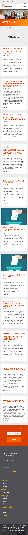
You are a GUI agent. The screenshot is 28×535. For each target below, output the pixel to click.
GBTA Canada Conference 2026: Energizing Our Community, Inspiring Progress (13, 85)
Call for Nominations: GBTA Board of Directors (14, 230)
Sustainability (6, 147)
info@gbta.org (6, 467)
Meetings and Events (18, 81)
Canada (5, 81)
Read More (6, 74)
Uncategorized (6, 272)
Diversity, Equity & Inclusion (9, 48)
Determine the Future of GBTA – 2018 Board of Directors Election (13, 400)
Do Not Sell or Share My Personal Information (12, 530)
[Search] (22, 6)
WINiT (22, 49)
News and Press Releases (9, 333)
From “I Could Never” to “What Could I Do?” (13, 52)
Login (24, 3)
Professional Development (14, 49)
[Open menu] (25, 6)
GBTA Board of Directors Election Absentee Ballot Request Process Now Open (13, 305)
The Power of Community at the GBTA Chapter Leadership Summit (14, 118)
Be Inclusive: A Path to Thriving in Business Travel (13, 181)
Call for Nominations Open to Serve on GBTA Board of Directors (14, 369)
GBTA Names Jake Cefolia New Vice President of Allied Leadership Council (13, 338)
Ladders (5, 49)
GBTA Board (19, 48)
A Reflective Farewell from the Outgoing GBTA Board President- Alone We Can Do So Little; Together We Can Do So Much (13, 151)
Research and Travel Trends (9, 227)
